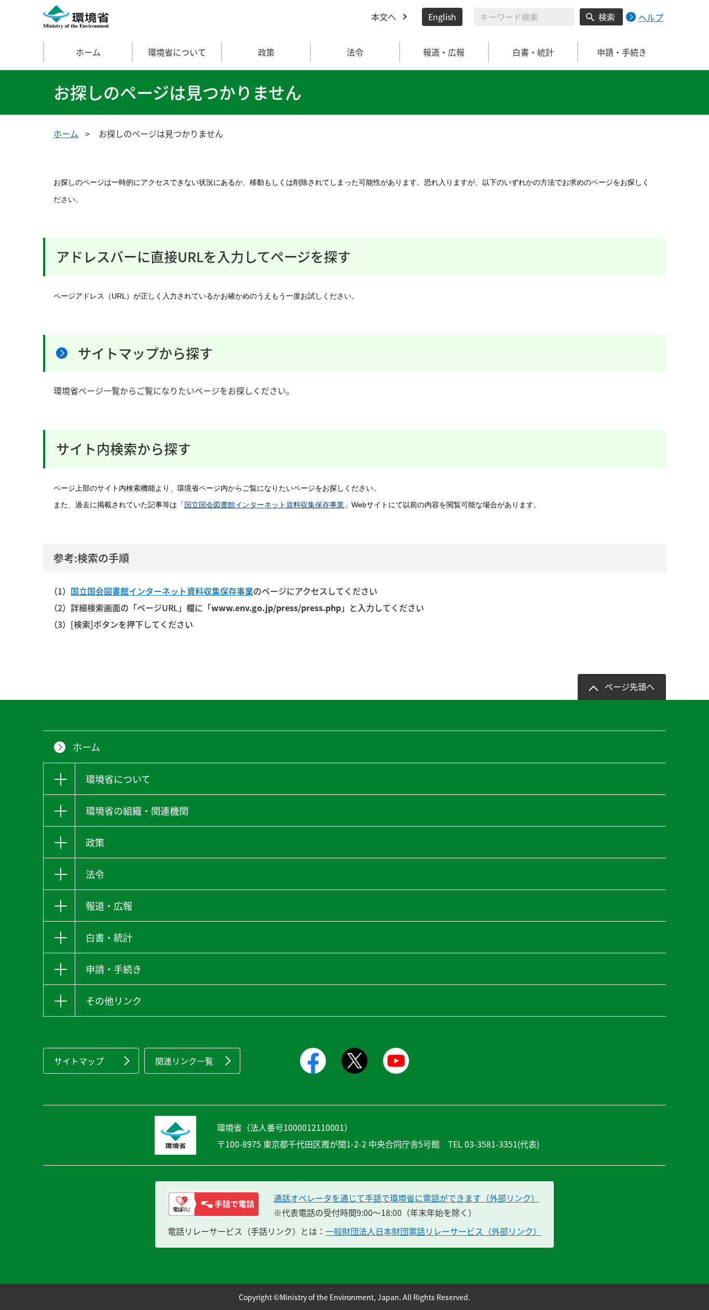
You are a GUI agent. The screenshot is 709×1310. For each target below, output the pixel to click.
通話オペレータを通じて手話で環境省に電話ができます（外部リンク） (406, 1198)
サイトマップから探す (145, 353)
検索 (606, 16)
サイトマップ (79, 1061)
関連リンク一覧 (184, 1061)
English (442, 16)
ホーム (88, 52)
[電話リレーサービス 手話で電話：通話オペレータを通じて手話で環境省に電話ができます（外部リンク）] (214, 1204)
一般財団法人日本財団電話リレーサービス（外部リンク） (433, 1231)
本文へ (383, 16)
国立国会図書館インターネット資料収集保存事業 (264, 505)
